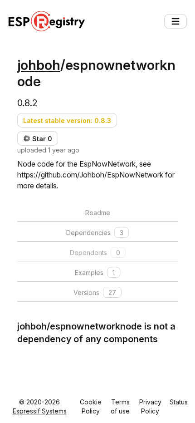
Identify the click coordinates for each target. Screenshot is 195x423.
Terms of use (120, 406)
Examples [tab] (95, 272)
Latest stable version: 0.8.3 (67, 120)
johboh (38, 65)
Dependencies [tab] (94, 232)
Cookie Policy (91, 406)
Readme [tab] (97, 212)
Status (179, 402)
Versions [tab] (94, 292)
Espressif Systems (40, 411)
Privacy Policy (150, 406)
